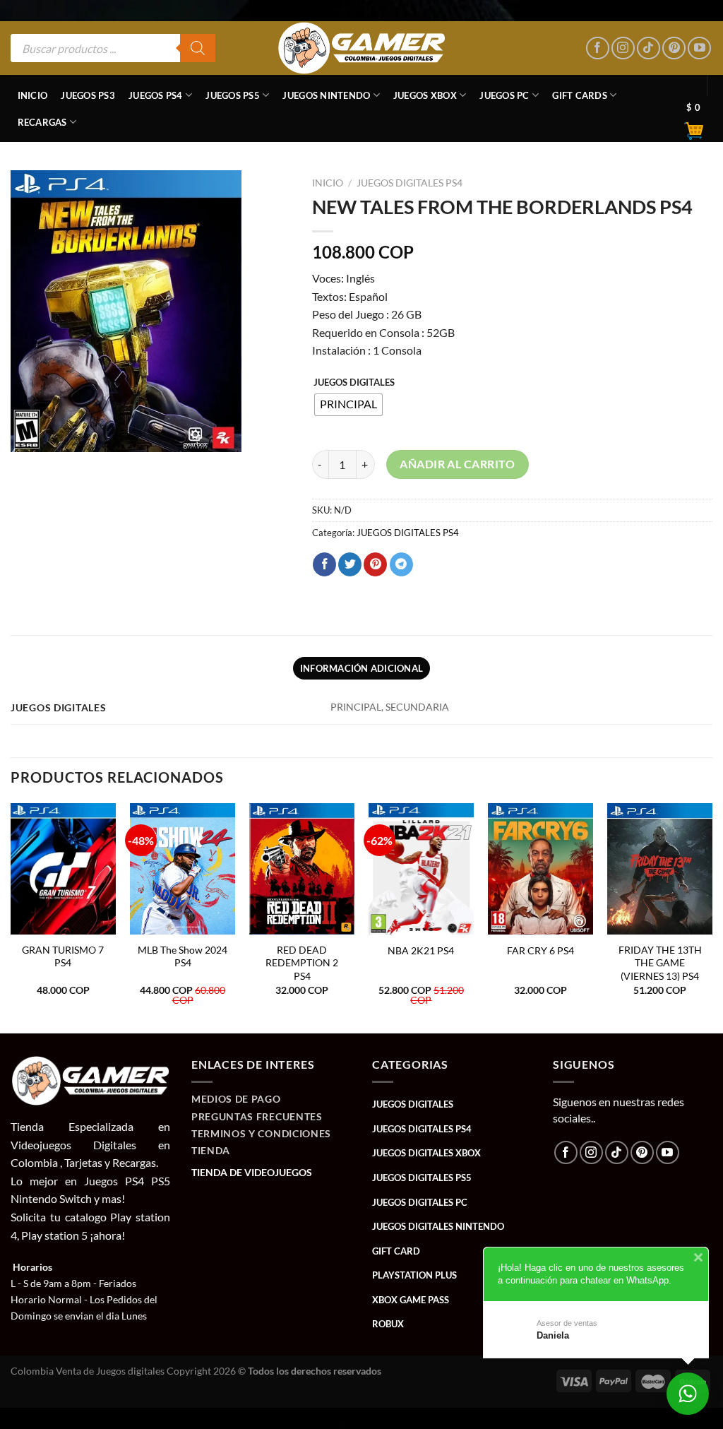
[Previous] (11, 917)
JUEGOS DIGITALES (354, 383)
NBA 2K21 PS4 (421, 950)
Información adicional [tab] (361, 668)
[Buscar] (197, 48)
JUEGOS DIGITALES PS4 (409, 183)
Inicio (33, 95)
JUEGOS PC (504, 95)
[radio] (348, 404)
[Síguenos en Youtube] (699, 48)
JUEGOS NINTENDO (326, 95)
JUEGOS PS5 (232, 95)
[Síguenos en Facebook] (597, 48)
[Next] (711, 917)
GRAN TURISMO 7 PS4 (63, 956)
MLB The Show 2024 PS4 (182, 956)
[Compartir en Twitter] (350, 564)
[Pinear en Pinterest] (375, 564)
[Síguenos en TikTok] (648, 48)
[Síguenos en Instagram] (623, 48)
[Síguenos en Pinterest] (674, 48)
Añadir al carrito (457, 464)
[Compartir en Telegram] (401, 564)
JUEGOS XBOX (425, 95)
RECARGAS (42, 122)
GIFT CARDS (579, 95)
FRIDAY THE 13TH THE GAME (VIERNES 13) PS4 (660, 963)
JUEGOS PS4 (156, 95)
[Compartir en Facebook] (324, 564)
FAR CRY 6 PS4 (540, 950)
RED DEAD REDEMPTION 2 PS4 (301, 963)
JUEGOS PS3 (88, 95)
